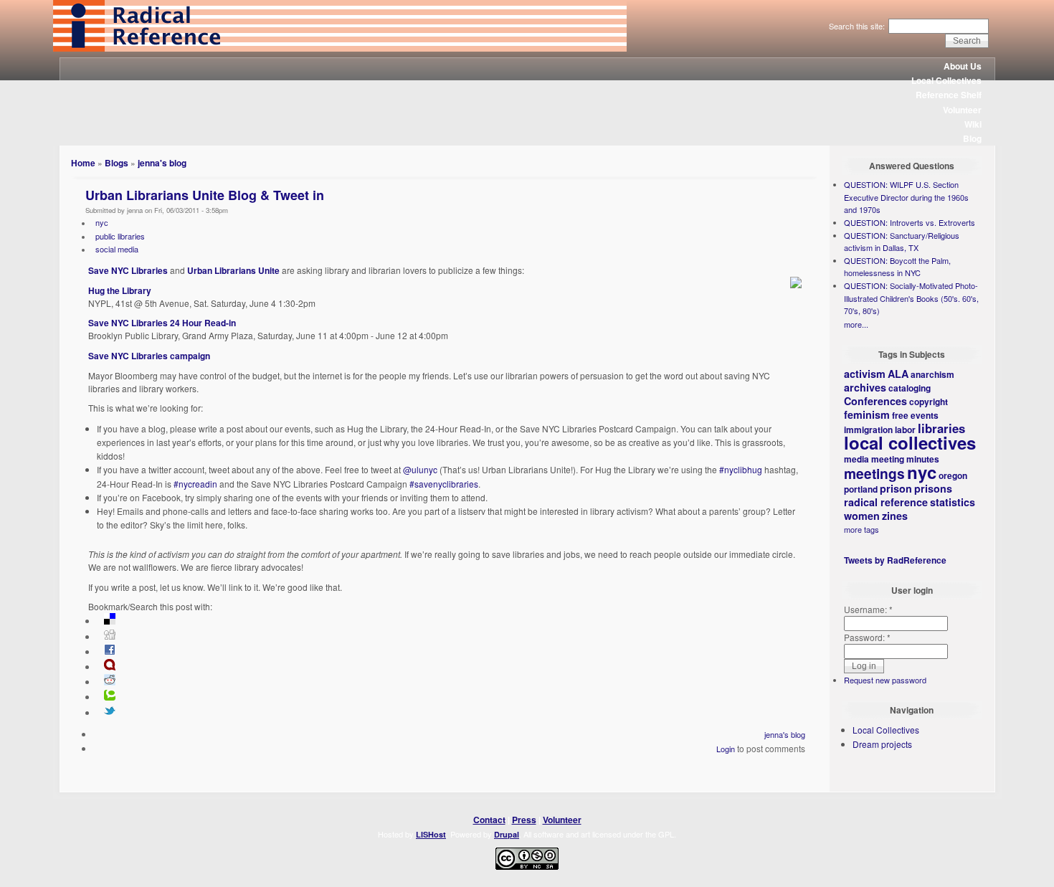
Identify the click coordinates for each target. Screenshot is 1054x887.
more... (856, 324)
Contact (489, 819)
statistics (952, 502)
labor (905, 429)
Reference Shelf (949, 94)
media (856, 458)
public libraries (120, 236)
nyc (101, 222)
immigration (868, 429)
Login (725, 748)
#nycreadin (195, 484)
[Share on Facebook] (109, 652)
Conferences (875, 401)
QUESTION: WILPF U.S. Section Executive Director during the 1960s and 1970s (906, 197)
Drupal (506, 834)
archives (865, 387)
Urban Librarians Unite (233, 270)
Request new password (885, 680)
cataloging (909, 387)
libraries (941, 428)
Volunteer (962, 109)
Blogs (116, 162)
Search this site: (858, 26)
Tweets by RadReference (895, 560)
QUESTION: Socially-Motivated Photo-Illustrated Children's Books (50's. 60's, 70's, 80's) (911, 298)
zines (895, 515)
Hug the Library (119, 290)
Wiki (973, 124)
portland (861, 489)
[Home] (340, 48)
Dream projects (882, 744)
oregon (953, 475)
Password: (867, 637)
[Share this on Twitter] (109, 712)
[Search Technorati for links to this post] (109, 697)
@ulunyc (420, 469)
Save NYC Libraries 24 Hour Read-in (162, 322)
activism (865, 373)
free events (915, 415)
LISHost (431, 834)
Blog (972, 138)
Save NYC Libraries (128, 270)
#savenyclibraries (443, 484)
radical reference (886, 502)
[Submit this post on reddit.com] (109, 682)
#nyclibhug (740, 469)
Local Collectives (946, 80)
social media (116, 249)
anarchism (932, 374)
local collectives (910, 442)
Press (524, 819)
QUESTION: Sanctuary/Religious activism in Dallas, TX (901, 241)
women (862, 515)
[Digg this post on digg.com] (109, 636)
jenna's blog (162, 162)
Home (83, 162)
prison (896, 488)
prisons (933, 488)
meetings (874, 473)
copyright (928, 401)
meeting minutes (905, 458)
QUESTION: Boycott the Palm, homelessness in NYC (897, 267)
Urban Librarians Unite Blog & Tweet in (204, 195)
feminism (867, 414)
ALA (898, 373)
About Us (963, 66)
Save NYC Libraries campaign (149, 355)
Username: (868, 609)
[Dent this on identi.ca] (109, 667)
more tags (861, 529)
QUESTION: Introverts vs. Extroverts (909, 222)
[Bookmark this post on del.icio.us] (109, 621)
